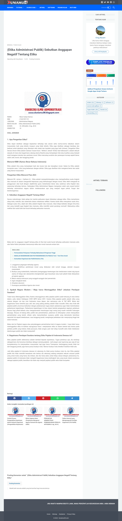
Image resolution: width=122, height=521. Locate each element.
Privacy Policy (71, 514)
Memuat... (89, 184)
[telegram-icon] (111, 2)
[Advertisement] (43, 27)
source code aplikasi (94, 106)
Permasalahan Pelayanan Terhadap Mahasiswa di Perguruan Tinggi (34, 253)
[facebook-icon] (102, 2)
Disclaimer (62, 514)
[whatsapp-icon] (114, 2)
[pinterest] (43, 398)
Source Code (31, 7)
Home (48, 514)
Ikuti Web (73, 7)
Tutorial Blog (92, 113)
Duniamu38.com (64, 518)
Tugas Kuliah (92, 109)
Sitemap (99, 102)
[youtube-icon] (108, 2)
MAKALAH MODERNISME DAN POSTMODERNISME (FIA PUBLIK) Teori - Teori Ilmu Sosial (41, 256)
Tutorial (19, 7)
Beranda (10, 7)
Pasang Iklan (62, 7)
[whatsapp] (58, 398)
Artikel (42, 7)
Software (51, 7)
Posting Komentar (34, 59)
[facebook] (14, 398)
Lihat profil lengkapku (100, 51)
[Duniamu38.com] (18, 2)
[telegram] (72, 398)
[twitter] (29, 398)
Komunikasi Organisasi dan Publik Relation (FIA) (29, 259)
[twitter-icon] (105, 2)
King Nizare (100, 38)
